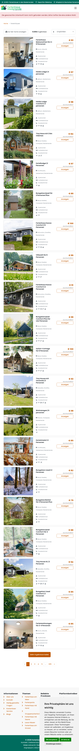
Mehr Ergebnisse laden (39, 654)
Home (6, 24)
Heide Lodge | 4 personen (42, 73)
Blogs (8, 714)
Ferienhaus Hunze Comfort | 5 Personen (43, 225)
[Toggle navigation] (75, 8)
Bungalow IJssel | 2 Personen (44, 471)
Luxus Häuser (30, 722)
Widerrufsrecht (29, 745)
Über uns (10, 697)
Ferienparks (30, 702)
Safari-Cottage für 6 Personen (43, 349)
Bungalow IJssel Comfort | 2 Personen (43, 593)
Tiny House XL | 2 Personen (43, 562)
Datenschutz (34, 742)
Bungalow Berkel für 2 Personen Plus (44, 501)
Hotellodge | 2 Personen (42, 164)
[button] (31, 52)
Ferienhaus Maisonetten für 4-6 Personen (44, 42)
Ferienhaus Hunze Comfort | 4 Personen (43, 287)
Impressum (28, 748)
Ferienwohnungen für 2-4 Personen (44, 624)
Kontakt (9, 700)
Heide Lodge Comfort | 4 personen (41, 103)
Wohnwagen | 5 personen (42, 411)
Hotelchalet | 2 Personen (42, 441)
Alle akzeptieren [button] (51, 739)
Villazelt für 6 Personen (42, 256)
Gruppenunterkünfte (33, 714)
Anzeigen (65, 46)
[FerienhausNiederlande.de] (11, 8)
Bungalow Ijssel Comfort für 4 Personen (43, 532)
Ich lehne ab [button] (65, 739)
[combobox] (65, 31)
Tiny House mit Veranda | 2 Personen (42, 380)
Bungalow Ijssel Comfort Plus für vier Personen (43, 319)
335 (50, 664)
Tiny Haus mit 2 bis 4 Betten (44, 134)
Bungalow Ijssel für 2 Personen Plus (44, 194)
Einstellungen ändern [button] (53, 744)
